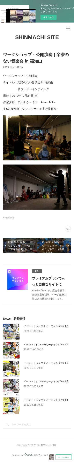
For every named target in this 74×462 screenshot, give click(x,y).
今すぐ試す (48, 17)
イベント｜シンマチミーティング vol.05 (46, 381)
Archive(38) (8, 217)
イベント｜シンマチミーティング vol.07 (46, 344)
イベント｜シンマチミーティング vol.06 (46, 362)
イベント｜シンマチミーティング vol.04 (46, 399)
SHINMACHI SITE (37, 37)
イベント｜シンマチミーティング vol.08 (46, 326)
